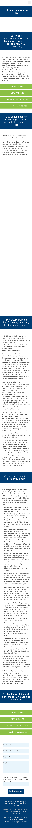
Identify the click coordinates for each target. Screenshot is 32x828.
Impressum (7, 818)
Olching (16, 805)
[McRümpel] (16, 3)
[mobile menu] (29, 2)
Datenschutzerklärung (19, 818)
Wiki (9, 820)
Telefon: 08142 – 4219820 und (13, 809)
